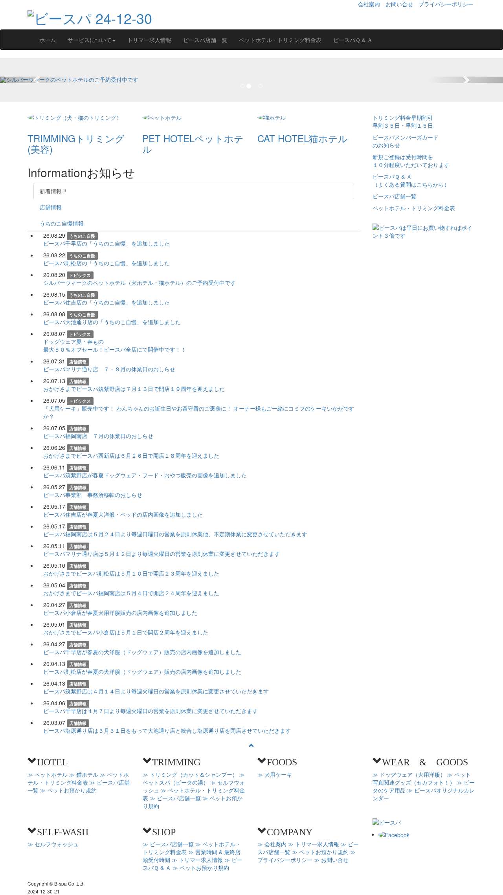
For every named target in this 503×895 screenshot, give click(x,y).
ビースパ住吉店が (123, 514)
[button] (37, 80)
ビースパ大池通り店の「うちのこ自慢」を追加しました (112, 322)
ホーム (47, 40)
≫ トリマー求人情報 (197, 860)
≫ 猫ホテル (83, 774)
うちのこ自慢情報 (62, 223)
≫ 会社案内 (271, 844)
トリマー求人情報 (149, 40)
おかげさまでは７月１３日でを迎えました (134, 388)
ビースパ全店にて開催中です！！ (114, 345)
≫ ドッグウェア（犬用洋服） (409, 774)
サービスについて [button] (90, 40)
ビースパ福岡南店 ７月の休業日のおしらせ (98, 436)
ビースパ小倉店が (120, 612)
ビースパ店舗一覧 (205, 40)
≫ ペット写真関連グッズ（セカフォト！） (422, 778)
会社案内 (369, 4)
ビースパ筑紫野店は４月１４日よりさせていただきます (156, 691)
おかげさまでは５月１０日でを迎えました (131, 573)
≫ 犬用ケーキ (274, 774)
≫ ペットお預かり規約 (68, 790)
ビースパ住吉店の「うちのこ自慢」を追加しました (106, 302)
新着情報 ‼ (53, 191)
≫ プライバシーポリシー (306, 856)
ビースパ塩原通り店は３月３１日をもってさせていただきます (167, 730)
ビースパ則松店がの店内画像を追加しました (142, 671)
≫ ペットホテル (48, 774)
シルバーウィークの (139, 282)
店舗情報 (51, 207)
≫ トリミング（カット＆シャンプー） (190, 774)
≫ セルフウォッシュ (53, 844)
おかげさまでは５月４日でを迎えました (131, 593)
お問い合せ (399, 4)
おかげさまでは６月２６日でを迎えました (131, 455)
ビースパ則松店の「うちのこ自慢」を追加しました (106, 263)
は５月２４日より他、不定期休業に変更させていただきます (175, 534)
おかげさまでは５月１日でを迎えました (125, 632)
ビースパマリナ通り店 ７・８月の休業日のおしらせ (109, 369)
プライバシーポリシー (446, 4)
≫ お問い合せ (331, 860)
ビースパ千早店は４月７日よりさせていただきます (150, 711)
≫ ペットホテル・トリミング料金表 (78, 778)
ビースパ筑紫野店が (145, 475)
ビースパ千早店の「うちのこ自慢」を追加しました (106, 243)
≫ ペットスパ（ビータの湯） (194, 778)
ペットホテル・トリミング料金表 (280, 40)
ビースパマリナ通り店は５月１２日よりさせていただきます (161, 554)
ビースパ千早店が (142, 652)
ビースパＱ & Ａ (353, 40)
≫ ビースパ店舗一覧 (175, 798)
